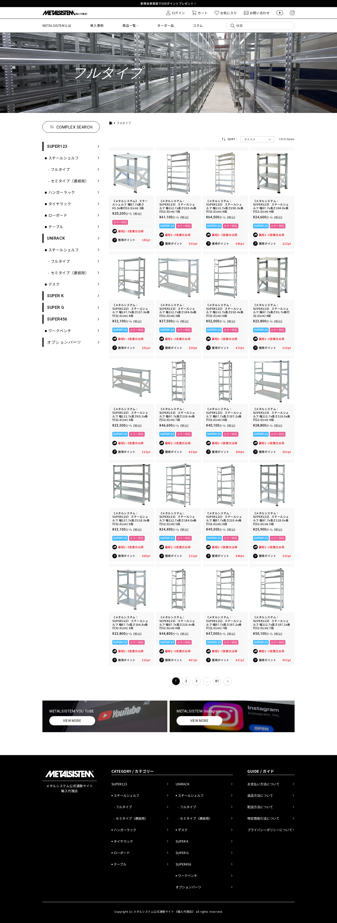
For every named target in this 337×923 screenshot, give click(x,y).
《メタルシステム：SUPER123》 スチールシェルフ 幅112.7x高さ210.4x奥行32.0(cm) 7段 (177, 206)
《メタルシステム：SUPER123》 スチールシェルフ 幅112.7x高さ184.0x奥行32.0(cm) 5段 (177, 518)
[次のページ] (228, 681)
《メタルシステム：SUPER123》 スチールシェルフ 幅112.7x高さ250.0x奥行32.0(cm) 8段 (224, 206)
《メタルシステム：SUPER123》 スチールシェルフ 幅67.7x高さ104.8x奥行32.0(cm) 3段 (130, 622)
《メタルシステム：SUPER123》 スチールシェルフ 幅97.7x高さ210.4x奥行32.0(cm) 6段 (224, 518)
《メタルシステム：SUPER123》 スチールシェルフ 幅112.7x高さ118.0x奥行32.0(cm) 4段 (271, 414)
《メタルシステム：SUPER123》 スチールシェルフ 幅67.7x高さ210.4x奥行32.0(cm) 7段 (177, 414)
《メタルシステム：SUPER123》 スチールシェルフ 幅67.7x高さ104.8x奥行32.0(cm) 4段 (271, 206)
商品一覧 (129, 25)
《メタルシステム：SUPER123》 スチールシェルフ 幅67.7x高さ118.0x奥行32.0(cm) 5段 (271, 518)
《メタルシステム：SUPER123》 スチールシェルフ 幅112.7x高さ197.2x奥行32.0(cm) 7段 (271, 622)
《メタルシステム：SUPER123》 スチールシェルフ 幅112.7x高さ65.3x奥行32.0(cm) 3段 (130, 414)
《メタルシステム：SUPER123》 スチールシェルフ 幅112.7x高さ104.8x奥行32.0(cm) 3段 (177, 310)
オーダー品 (165, 25)
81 (217, 681)
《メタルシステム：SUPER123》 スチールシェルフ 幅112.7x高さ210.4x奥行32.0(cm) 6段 (224, 310)
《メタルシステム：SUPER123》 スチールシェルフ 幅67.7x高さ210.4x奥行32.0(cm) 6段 (177, 622)
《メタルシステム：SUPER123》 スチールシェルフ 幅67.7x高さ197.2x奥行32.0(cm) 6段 (224, 414)
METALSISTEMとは (56, 25)
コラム (198, 25)
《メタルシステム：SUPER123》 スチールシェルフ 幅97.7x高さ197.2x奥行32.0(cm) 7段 (224, 622)
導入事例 (96, 25)
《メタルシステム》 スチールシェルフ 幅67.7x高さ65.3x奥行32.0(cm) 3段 (130, 204)
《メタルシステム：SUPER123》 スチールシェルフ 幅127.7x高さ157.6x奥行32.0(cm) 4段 (130, 310)
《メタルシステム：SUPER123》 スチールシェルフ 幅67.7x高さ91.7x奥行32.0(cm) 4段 (271, 310)
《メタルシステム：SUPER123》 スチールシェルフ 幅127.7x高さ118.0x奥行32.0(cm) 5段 (130, 518)
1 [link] (176, 681)
